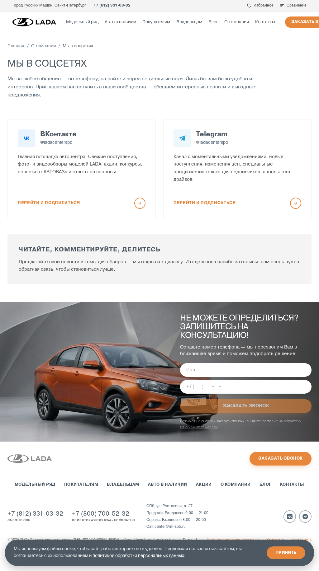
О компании (236, 22)
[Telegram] (305, 516)
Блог (213, 22)
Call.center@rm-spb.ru (166, 526)
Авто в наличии (120, 22)
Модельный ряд (82, 22)
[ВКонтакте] (289, 516)
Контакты (265, 22)
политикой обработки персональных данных (138, 556)
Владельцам (189, 22)
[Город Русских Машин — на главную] (34, 22)
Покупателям (156, 22)
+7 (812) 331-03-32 (112, 5)
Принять (286, 553)
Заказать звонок (280, 458)
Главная (15, 46)
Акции (204, 484)
